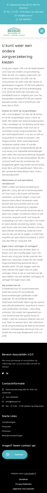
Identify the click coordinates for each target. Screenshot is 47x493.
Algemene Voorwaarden (23, 489)
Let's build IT (30, 473)
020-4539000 (25, 19)
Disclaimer (23, 479)
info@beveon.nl (24, 15)
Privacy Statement (23, 484)
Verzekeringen (9, 422)
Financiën (6, 426)
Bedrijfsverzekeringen (12, 435)
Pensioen (6, 431)
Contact (19, 454)
